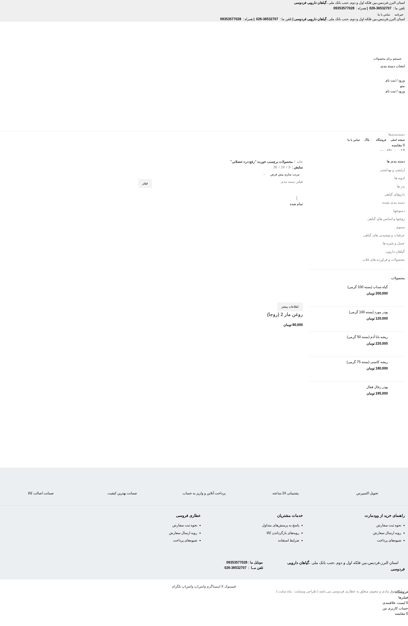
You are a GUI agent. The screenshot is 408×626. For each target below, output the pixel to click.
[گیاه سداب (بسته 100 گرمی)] (398, 294)
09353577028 (236, 562)
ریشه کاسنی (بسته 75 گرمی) (367, 362)
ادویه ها (399, 178)
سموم (400, 227)
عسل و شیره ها (394, 243)
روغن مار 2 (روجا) (285, 314)
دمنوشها (399, 211)
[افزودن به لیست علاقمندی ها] (274, 297)
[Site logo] (388, 37)
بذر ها (401, 186)
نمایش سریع (286, 297)
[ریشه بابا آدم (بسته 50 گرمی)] (398, 344)
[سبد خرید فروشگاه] (403, 128)
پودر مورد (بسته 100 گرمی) (368, 312)
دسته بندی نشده (393, 202)
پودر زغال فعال (377, 387)
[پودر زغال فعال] (398, 394)
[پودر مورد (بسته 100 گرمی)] (398, 319)
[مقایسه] (297, 297)
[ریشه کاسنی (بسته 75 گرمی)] (398, 369)
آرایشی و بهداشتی (392, 170)
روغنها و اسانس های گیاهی (386, 219)
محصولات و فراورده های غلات (383, 259)
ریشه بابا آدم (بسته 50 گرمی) (367, 337)
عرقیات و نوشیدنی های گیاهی (384, 235)
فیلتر (145, 183)
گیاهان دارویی (395, 251)
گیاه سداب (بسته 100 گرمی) (367, 287)
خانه (299, 162)
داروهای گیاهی (394, 194)
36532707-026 (235, 568)
